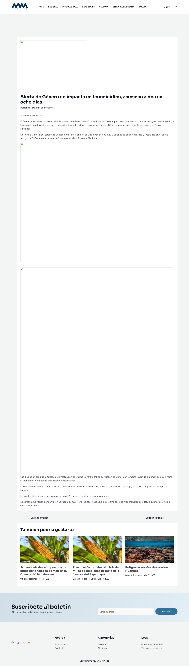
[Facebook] (12, 642)
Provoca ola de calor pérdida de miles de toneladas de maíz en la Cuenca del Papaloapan (43, 571)
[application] (147, 7)
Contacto (59, 648)
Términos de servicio (152, 648)
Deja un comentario (42, 107)
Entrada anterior (38, 517)
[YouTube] (29, 642)
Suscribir (166, 611)
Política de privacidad (152, 644)
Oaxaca (23, 579)
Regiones (25, 107)
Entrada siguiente (156, 517)
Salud (93, 579)
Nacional (102, 648)
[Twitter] (24, 642)
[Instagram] (18, 642)
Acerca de (60, 644)
